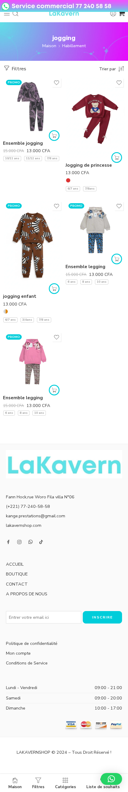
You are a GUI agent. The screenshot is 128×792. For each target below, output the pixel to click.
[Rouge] (68, 180)
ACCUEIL (15, 564)
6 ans (72, 282)
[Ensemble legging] (95, 230)
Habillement (74, 46)
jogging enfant (19, 296)
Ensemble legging (85, 267)
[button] (111, 779)
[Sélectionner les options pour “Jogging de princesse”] (116, 157)
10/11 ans (12, 158)
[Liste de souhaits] (56, 82)
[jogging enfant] (33, 244)
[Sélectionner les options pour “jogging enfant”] (54, 288)
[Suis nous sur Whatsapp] (30, 541)
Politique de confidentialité (31, 643)
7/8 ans (52, 158)
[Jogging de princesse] (95, 117)
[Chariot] (121, 13)
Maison (49, 46)
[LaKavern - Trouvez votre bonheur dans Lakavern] (64, 13)
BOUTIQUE (17, 574)
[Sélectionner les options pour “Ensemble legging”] (116, 259)
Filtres (18, 68)
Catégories (65, 786)
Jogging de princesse (88, 165)
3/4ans (27, 320)
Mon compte (18, 653)
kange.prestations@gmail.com (35, 516)
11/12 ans (33, 158)
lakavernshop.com (23, 525)
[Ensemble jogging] (33, 106)
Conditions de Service (27, 663)
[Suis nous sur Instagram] (19, 542)
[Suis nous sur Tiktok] (41, 542)
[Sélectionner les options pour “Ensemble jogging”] (54, 135)
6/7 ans (73, 189)
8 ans (86, 282)
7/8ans (90, 189)
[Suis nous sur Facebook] (8, 542)
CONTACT (17, 584)
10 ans (102, 282)
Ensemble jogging (23, 143)
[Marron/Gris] (5, 311)
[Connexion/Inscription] (113, 13)
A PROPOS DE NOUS (26, 594)
